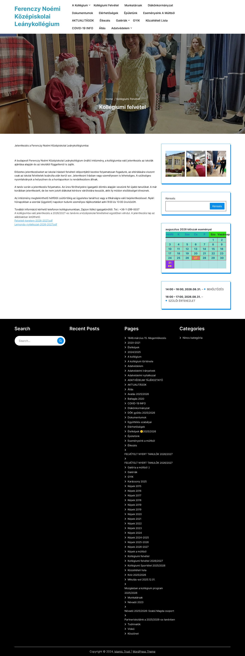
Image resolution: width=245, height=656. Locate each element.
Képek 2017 (134, 495)
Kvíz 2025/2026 (137, 574)
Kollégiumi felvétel (106, 5)
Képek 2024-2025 (138, 537)
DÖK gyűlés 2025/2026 (141, 412)
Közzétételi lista (157, 20)
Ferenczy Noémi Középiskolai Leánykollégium (37, 16)
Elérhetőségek (108, 13)
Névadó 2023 (136, 602)
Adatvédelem (120, 28)
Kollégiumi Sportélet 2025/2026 (146, 565)
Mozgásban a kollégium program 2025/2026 (143, 590)
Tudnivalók (134, 624)
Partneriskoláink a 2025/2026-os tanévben (149, 619)
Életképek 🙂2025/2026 (142, 431)
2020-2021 (134, 342)
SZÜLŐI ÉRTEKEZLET (181, 300)
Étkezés (105, 20)
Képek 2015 (134, 486)
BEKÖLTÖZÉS (215, 289)
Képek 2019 (134, 504)
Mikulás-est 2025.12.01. (141, 579)
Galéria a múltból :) (139, 467)
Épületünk (130, 13)
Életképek (133, 347)
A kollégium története (140, 361)
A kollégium (80, 5)
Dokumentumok (82, 13)
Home (109, 99)
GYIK (136, 20)
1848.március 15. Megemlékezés (147, 338)
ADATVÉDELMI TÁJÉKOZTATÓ (145, 380)
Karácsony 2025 (137, 481)
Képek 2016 (134, 490)
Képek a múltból (137, 551)
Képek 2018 (134, 500)
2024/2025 (134, 352)
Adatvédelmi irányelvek (141, 370)
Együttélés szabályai (140, 422)
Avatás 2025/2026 (138, 394)
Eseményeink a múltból (159, 13)
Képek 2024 (135, 532)
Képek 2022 (135, 523)
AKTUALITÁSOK (83, 20)
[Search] (60, 340)
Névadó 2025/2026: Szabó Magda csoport (149, 610)
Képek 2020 (135, 514)
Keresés (170, 198)
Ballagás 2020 (136, 398)
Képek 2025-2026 (138, 542)
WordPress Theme (144, 651)
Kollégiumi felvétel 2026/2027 (145, 560)
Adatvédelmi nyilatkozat (142, 375)
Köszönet (133, 633)
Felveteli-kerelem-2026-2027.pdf (33, 220)
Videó (131, 628)
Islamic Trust (122, 651)
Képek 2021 (134, 518)
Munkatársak (133, 5)
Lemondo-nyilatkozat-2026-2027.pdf (35, 224)
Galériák (121, 20)
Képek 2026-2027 (138, 546)
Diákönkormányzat (160, 5)
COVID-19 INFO (82, 28)
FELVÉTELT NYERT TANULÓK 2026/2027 (148, 454)
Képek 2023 (135, 528)
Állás (102, 28)
